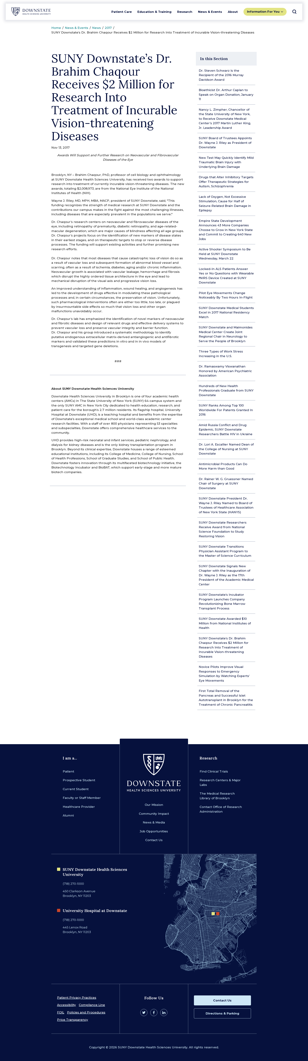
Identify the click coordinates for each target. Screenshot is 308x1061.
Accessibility (66, 1005)
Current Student (76, 789)
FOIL (60, 1012)
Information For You (263, 11)
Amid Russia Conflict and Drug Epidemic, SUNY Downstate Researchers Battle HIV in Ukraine (225, 429)
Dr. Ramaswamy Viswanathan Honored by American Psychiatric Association (225, 371)
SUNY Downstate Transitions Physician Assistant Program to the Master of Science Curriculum (225, 551)
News (96, 28)
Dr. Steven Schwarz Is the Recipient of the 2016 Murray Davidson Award (221, 75)
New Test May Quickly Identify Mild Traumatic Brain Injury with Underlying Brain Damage (226, 162)
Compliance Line (92, 1005)
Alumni (68, 815)
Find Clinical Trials (214, 771)
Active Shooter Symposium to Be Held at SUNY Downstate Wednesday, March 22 (225, 254)
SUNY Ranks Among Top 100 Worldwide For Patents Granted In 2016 (226, 410)
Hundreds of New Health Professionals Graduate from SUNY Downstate (226, 390)
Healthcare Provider (79, 806)
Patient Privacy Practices (76, 997)
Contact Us (154, 840)
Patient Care (121, 12)
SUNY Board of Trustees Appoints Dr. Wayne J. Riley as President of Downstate (225, 142)
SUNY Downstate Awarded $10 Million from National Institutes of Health (225, 623)
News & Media (154, 822)
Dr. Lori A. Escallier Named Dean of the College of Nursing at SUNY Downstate (226, 449)
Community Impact (154, 813)
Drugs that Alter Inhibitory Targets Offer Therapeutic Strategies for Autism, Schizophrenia (226, 181)
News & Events (210, 12)
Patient (68, 771)
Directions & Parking (222, 1013)
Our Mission (154, 805)
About (233, 12)
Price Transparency (72, 1019)
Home (56, 28)
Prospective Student (79, 780)
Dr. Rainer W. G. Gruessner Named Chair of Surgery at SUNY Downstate (226, 483)
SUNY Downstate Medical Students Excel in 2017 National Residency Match (226, 312)
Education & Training (154, 12)
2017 (108, 28)
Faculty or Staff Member (82, 798)
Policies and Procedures (86, 1012)
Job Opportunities (154, 831)
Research (184, 12)
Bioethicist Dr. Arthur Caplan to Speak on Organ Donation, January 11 (226, 94)
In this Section (214, 58)
